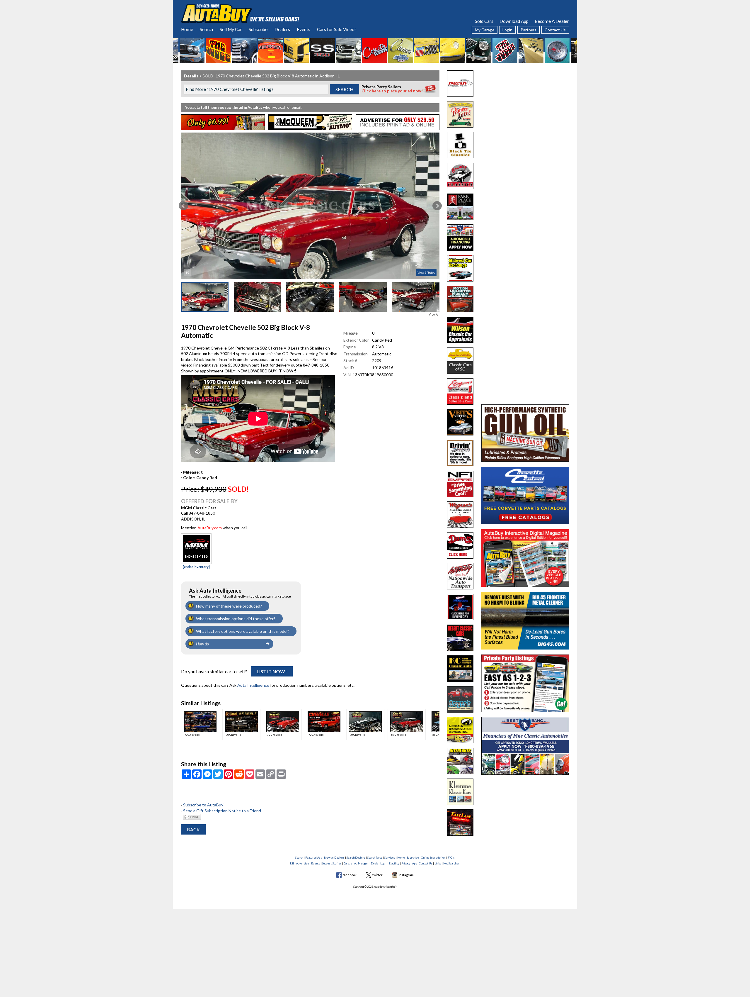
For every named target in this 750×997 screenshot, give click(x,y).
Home (187, 29)
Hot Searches (451, 863)
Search (206, 29)
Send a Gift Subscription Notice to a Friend (222, 810)
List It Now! (272, 671)
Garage (348, 863)
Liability (394, 863)
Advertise (302, 863)
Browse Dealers (334, 857)
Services (389, 857)
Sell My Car (231, 29)
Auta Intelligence (253, 685)
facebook (350, 875)
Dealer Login (379, 863)
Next (437, 206)
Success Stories (332, 863)
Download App (514, 21)
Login (507, 29)
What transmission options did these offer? (235, 618)
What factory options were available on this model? (242, 631)
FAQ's (451, 857)
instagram (406, 875)
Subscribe (258, 29)
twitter (377, 875)
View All (434, 314)
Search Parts (374, 857)
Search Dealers (356, 857)
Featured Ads (313, 857)
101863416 (382, 367)
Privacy (405, 863)
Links (437, 863)
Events (303, 29)
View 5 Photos (426, 272)
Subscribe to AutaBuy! (204, 804)
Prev (183, 206)
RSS (292, 863)
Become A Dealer (552, 21)
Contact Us (555, 29)
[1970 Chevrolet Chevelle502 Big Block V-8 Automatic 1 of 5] (310, 206)
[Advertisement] (525, 107)
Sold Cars (484, 21)
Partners (528, 29)
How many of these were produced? (229, 605)
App (414, 863)
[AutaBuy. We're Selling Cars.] (240, 13)
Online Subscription (433, 857)
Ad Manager (361, 863)
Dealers (282, 29)
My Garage (484, 29)
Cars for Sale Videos (337, 29)
